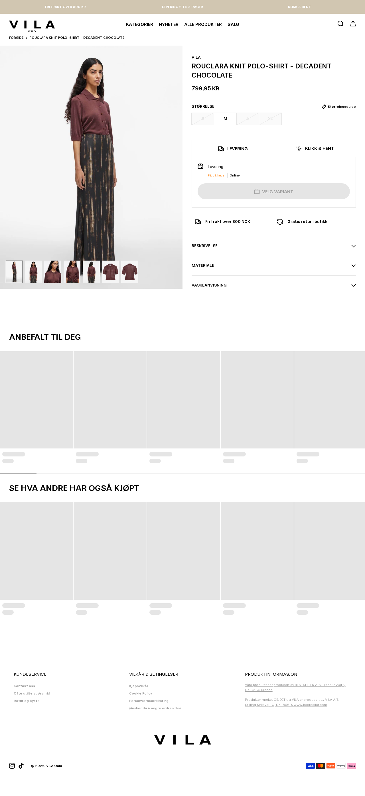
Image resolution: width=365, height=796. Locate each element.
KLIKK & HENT (299, 7)
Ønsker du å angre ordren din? (155, 708)
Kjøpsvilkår (138, 686)
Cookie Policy (140, 693)
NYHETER (169, 24)
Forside (16, 38)
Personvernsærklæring (149, 701)
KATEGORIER (139, 24)
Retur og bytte (27, 701)
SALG (233, 24)
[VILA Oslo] (32, 25)
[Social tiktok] (21, 766)
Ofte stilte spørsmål (32, 693)
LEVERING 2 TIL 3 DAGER (182, 7)
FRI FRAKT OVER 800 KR (65, 7)
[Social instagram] (12, 766)
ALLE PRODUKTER (203, 24)
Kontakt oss (24, 686)
